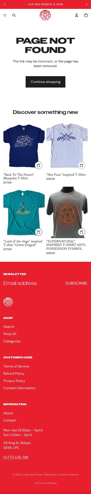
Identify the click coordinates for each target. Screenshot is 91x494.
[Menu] (5, 15)
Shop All (9, 334)
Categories (12, 341)
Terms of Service (16, 366)
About (8, 413)
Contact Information (19, 388)
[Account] (76, 15)
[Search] (14, 15)
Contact (9, 420)
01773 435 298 (15, 457)
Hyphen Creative (69, 474)
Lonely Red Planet (32, 474)
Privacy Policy (14, 380)
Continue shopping (45, 82)
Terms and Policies (45, 483)
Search (8, 326)
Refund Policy (14, 373)
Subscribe (77, 283)
